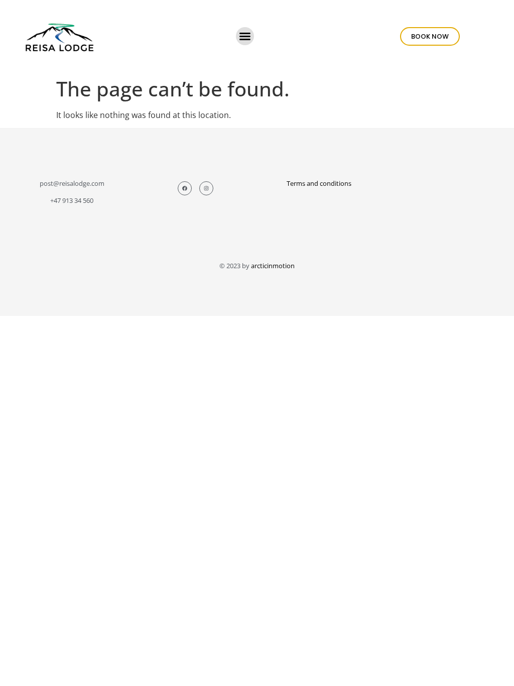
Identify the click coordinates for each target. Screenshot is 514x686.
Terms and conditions (319, 183)
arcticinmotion (273, 265)
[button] (245, 36)
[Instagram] (206, 188)
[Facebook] (185, 188)
